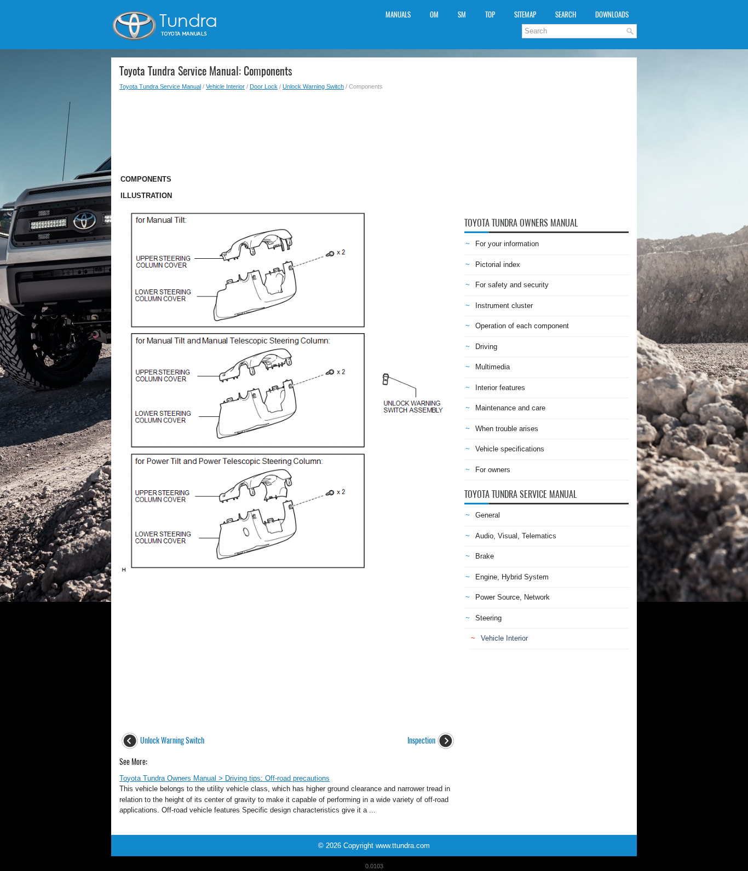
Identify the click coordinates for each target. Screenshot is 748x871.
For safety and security (512, 285)
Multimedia (492, 367)
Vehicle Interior (225, 86)
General (487, 515)
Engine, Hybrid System (512, 577)
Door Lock (264, 86)
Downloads (612, 14)
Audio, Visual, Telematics (515, 536)
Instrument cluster (504, 305)
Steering (488, 618)
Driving (486, 346)
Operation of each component (522, 326)
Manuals (398, 14)
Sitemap (525, 14)
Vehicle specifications (509, 449)
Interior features (500, 388)
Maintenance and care (510, 408)
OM (434, 14)
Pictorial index (497, 264)
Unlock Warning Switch (313, 86)
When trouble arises (506, 429)
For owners (492, 470)
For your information (507, 244)
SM (462, 14)
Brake (484, 556)
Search (565, 14)
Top (490, 14)
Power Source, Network (512, 597)
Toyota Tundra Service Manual (160, 86)
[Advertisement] (287, 129)
